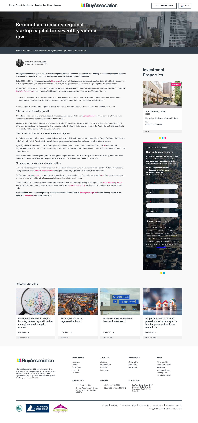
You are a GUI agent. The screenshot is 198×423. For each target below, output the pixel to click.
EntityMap (114, 405)
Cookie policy (158, 405)
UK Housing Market (23, 337)
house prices (104, 175)
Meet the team (105, 364)
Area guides (133, 364)
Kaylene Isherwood (37, 61)
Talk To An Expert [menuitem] (164, 5)
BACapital (103, 367)
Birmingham (27, 50)
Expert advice (40, 5)
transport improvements (44, 170)
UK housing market (164, 375)
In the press (104, 370)
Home (11, 5)
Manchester (76, 362)
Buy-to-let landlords (164, 364)
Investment (161, 367)
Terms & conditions (129, 405)
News (49, 5)
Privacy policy (144, 405)
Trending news (162, 372)
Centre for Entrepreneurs (25, 91)
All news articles (162, 362)
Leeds (147, 114)
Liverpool (75, 370)
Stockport (75, 372)
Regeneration (64, 337)
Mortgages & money (164, 370)
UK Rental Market (108, 337)
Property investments (24, 5)
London (75, 364)
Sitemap (105, 405)
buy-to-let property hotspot (112, 182)
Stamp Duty (133, 367)
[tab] (160, 138)
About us (57, 5)
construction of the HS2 (76, 185)
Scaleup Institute (89, 116)
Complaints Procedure (174, 405)
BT (105, 145)
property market (34, 175)
